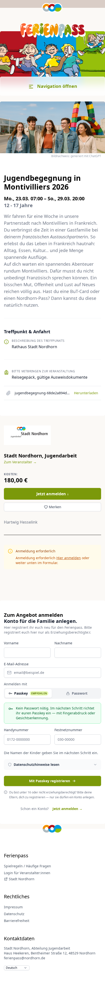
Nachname (63, 643)
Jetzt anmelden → (67, 808)
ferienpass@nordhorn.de (24, 958)
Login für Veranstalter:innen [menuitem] (27, 873)
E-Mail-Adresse (16, 664)
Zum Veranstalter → (20, 462)
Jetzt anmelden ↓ (52, 493)
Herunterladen (86, 393)
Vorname (11, 643)
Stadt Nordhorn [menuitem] (21, 879)
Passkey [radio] (30, 693)
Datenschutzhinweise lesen (36, 764)
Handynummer (16, 730)
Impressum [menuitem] (13, 907)
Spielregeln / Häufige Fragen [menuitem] (27, 866)
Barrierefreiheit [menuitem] (16, 920)
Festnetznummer (68, 730)
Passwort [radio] (79, 693)
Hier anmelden (68, 558)
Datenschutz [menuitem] (14, 913)
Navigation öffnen (56, 86)
